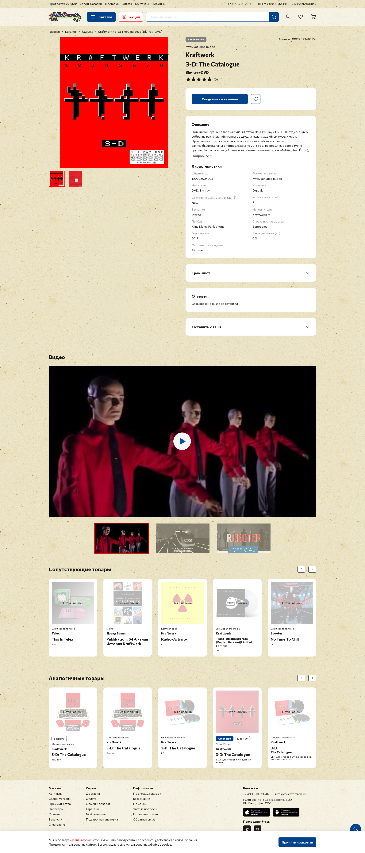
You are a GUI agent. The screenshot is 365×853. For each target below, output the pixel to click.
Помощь (158, 4)
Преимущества (60, 803)
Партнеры (56, 809)
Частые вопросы (145, 809)
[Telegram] (247, 829)
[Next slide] (173, 102)
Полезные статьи (145, 814)
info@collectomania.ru (290, 794)
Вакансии (55, 819)
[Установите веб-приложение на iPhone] (256, 812)
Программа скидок (63, 4)
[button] (121, 538)
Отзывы (54, 814)
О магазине (57, 824)
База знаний (141, 798)
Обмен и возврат (98, 803)
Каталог (105, 17)
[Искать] (274, 17)
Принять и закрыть (297, 842)
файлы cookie (82, 840)
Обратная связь (144, 819)
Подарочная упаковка (102, 819)
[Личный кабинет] (288, 17)
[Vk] (257, 829)
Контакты (142, 4)
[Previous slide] (54, 102)
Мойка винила (96, 814)
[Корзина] (313, 17)
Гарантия (92, 809)
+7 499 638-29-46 (240, 4)
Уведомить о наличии (220, 99)
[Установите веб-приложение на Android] (286, 812)
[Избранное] (301, 17)
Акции (134, 17)
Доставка (112, 4)
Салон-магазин (91, 4)
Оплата (127, 4)
